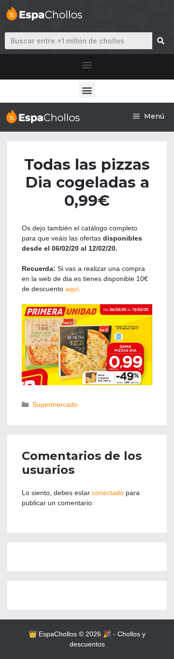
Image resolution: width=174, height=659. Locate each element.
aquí (72, 289)
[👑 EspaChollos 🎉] (42, 116)
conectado (108, 493)
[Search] (160, 40)
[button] (87, 64)
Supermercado (55, 404)
